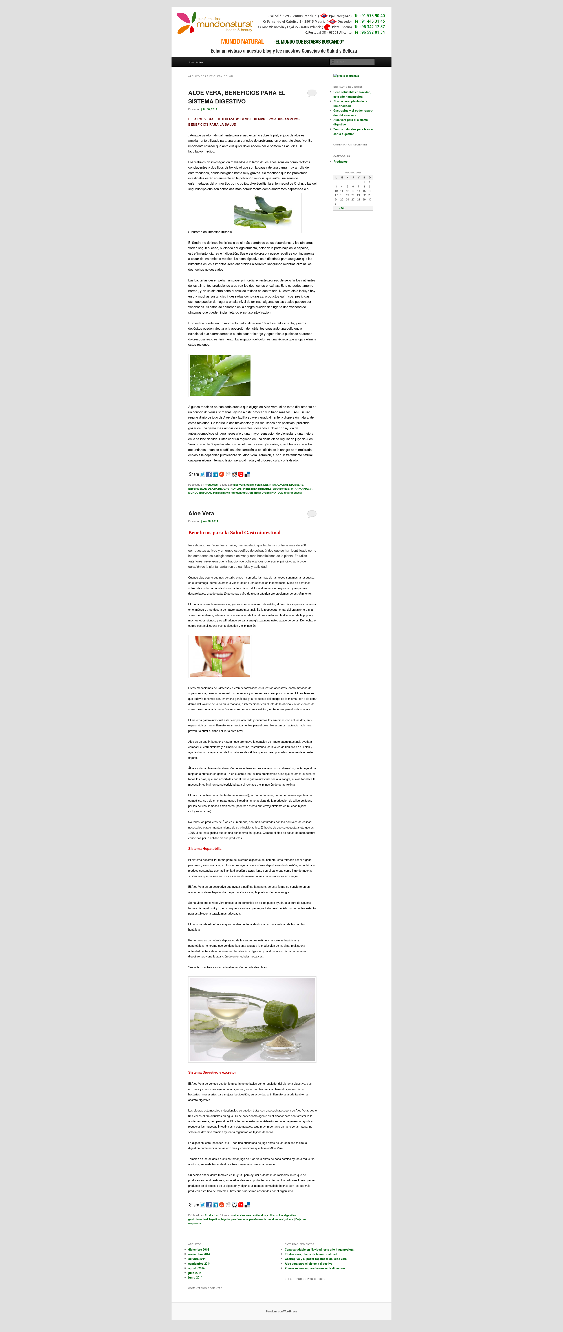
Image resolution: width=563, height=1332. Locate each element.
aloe (236, 1215)
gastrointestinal (198, 1219)
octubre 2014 (197, 1259)
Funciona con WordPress (281, 1311)
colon (258, 485)
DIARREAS (296, 485)
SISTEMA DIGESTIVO (262, 492)
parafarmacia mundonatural (230, 492)
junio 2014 (195, 1277)
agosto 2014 (196, 1268)
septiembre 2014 (199, 1263)
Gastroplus (196, 62)
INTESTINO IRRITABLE (257, 489)
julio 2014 (194, 1273)
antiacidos (259, 1215)
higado (225, 1219)
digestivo (290, 1215)
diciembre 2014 (198, 1249)
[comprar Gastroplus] (346, 76)
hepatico (214, 1219)
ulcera (289, 1219)
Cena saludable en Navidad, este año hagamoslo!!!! (320, 1249)
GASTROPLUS (232, 489)
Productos (211, 485)
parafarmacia (281, 489)
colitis (250, 485)
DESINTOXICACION (275, 485)
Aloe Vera (201, 513)
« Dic (342, 208)
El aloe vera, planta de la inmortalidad (311, 1254)
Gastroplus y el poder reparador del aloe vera (316, 1259)
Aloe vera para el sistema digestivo (309, 1263)
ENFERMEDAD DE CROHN (205, 489)
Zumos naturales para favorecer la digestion (315, 1268)
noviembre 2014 (199, 1254)
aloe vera (239, 485)
